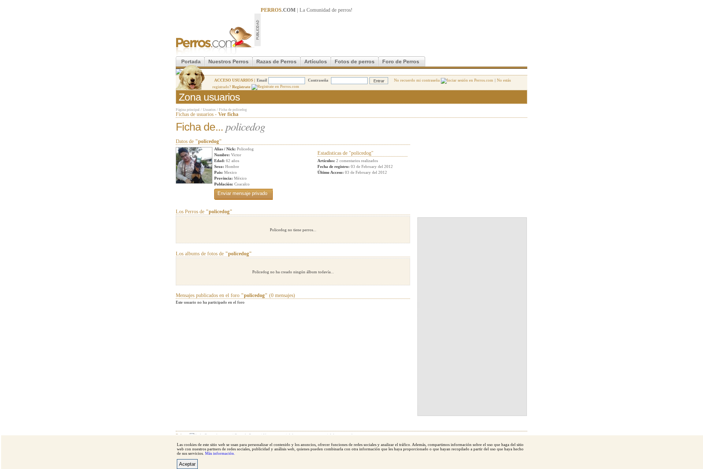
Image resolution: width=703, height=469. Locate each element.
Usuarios (209, 110)
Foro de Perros (400, 61)
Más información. (220, 453)
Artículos (315, 61)
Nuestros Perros (228, 61)
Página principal (188, 110)
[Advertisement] (394, 29)
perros (344, 10)
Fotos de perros (355, 61)
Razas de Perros (276, 61)
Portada (191, 61)
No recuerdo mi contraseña (417, 80)
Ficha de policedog (233, 110)
